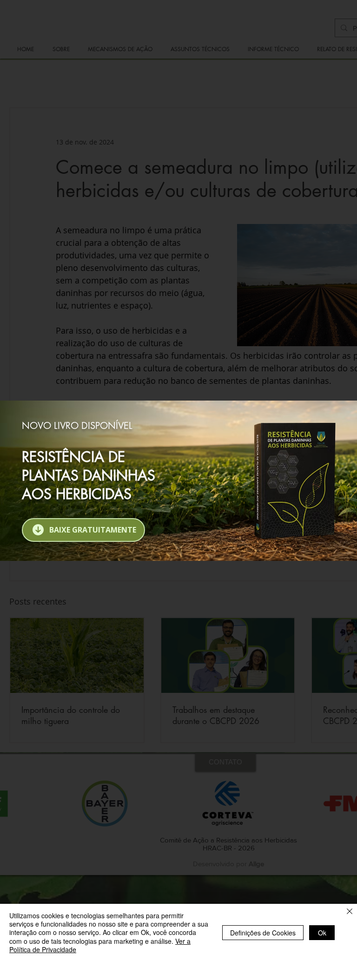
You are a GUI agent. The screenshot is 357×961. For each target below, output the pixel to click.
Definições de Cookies (263, 932)
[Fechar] (349, 912)
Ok (322, 932)
